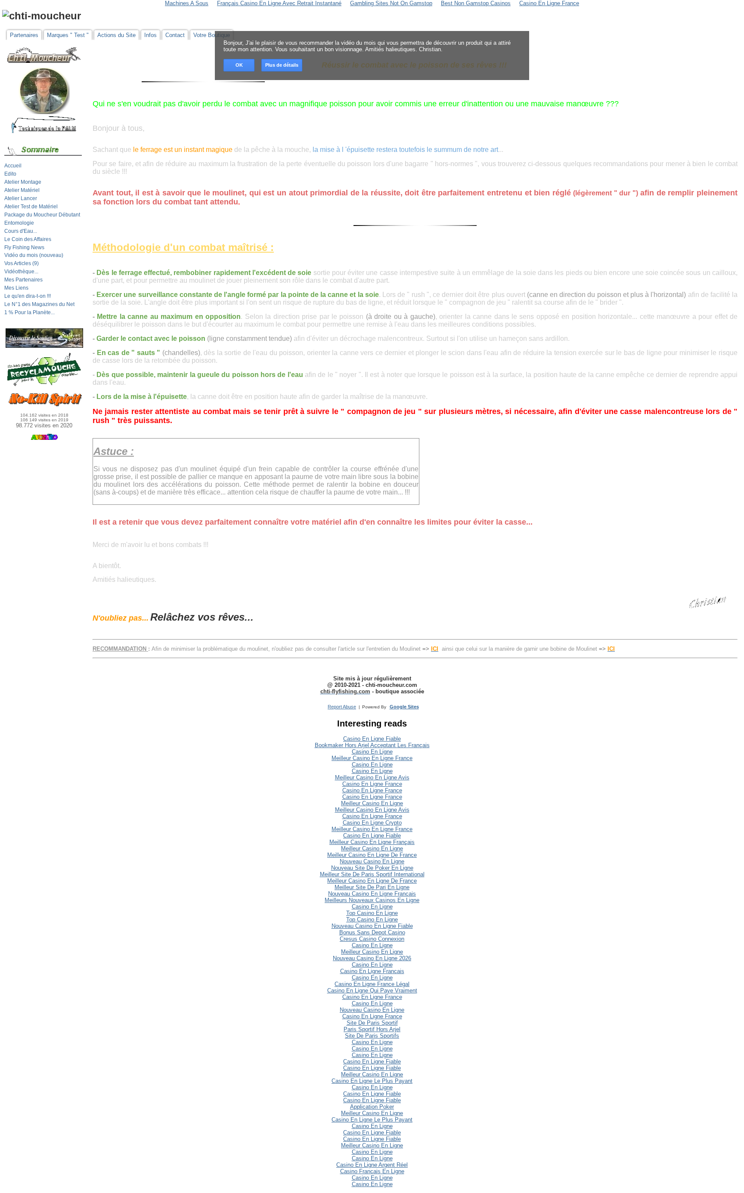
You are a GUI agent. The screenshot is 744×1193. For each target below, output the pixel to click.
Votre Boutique (211, 35)
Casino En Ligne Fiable (372, 739)
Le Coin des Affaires (27, 239)
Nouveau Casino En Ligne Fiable (372, 926)
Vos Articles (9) (21, 263)
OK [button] (239, 65)
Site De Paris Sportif (372, 1023)
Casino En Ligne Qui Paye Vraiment (372, 990)
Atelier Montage (22, 182)
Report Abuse (342, 706)
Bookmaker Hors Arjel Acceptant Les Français (372, 745)
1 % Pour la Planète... (29, 312)
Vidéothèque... (21, 272)
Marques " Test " (68, 35)
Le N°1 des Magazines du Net (39, 304)
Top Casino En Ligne (372, 913)
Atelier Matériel (22, 190)
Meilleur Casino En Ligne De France (372, 855)
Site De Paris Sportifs (372, 1035)
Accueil (13, 166)
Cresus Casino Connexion (372, 939)
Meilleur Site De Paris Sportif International (372, 874)
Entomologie (19, 223)
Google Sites (404, 706)
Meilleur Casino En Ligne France (372, 758)
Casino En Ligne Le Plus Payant (372, 1081)
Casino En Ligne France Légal (372, 984)
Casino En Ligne (372, 751)
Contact (175, 35)
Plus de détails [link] (281, 65)
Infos (150, 35)
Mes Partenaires (23, 280)
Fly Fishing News (24, 247)
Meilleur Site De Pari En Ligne (372, 887)
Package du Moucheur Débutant (42, 215)
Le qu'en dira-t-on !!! (27, 296)
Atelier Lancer (20, 198)
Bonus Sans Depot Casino (372, 932)
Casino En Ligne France (372, 784)
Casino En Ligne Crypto (372, 822)
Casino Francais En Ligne (372, 1171)
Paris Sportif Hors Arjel (372, 1029)
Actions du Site (116, 35)
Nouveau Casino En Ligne (372, 861)
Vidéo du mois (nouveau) (33, 255)
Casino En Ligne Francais (372, 971)
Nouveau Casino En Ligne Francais (372, 893)
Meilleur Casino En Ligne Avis (372, 777)
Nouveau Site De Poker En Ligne (372, 868)
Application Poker (372, 1106)
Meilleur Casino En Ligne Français (372, 842)
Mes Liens (16, 288)
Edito (10, 174)
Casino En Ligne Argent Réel (372, 1165)
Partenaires (24, 35)
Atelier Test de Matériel (31, 207)
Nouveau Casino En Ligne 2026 (372, 958)
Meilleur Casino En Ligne (372, 803)
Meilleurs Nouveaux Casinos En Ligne (372, 900)
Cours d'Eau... (20, 231)
